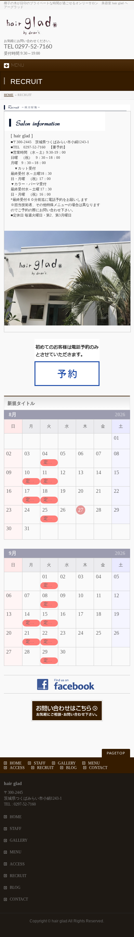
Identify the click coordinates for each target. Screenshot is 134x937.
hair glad (59, 921)
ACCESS (17, 767)
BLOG (71, 767)
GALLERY (67, 763)
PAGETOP (116, 753)
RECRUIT (45, 767)
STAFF (40, 763)
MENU (94, 763)
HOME (8, 95)
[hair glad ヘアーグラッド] (61, 27)
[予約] (67, 382)
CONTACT (98, 767)
